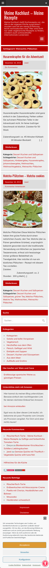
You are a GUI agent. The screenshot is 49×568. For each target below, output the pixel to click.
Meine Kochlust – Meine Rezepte (24, 15)
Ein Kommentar (11, 67)
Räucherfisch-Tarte (16, 484)
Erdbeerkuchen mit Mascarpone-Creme (26, 487)
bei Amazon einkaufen (14, 406)
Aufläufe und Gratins (17, 361)
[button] (45, 518)
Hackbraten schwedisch (18, 500)
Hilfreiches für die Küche (15, 462)
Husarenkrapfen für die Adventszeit (23, 56)
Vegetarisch (12, 342)
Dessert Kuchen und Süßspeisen (28, 154)
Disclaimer (24, 513)
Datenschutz (26, 565)
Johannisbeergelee (11, 163)
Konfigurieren (24, 559)
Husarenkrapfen (36, 160)
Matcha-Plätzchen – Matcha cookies (23, 175)
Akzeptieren (24, 545)
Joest (26, 63)
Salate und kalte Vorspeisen (20, 338)
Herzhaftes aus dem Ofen (19, 345)
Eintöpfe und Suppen (17, 351)
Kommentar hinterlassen (15, 186)
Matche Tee (8, 299)
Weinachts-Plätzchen (32, 166)
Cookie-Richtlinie (14, 565)
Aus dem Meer (14, 357)
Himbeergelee (21, 160)
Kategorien (12, 335)
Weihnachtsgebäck (12, 166)
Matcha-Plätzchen (34, 296)
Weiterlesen (11, 147)
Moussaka (12, 496)
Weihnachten (27, 163)
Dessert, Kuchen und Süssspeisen (23, 354)
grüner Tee (20, 296)
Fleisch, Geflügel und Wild (19, 348)
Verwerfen (24, 552)
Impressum (37, 565)
